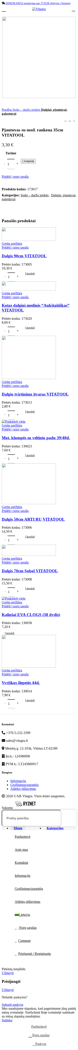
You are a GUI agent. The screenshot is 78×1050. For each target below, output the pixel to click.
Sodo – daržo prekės (27, 109)
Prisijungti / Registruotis (34, 953)
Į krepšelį (28, 161)
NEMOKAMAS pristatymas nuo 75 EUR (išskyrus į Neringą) (37, 3)
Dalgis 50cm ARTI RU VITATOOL (33, 519)
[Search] (70, 818)
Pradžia (7, 109)
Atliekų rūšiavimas (23, 789)
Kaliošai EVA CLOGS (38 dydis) (31, 614)
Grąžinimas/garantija (24, 785)
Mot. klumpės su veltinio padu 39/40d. (36, 437)
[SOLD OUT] (13, 598)
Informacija (18, 781)
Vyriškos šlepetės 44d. (21, 682)
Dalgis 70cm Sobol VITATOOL (30, 571)
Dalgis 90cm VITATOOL (24, 256)
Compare (24, 940)
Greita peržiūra (12, 243)
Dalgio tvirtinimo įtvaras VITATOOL (35, 394)
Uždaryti (8, 973)
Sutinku (7, 1020)
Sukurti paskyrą (12, 1004)
